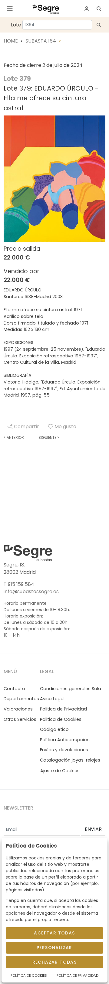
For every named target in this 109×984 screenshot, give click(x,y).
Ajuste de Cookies (60, 771)
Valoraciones (18, 709)
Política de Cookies (29, 975)
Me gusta (65, 426)
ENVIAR (93, 829)
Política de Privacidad (77, 975)
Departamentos (21, 699)
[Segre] (45, 8)
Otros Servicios (20, 719)
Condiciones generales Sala (70, 689)
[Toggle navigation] (10, 8)
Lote (16, 24)
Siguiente (48, 437)
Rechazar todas (54, 962)
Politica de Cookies (60, 719)
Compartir (26, 426)
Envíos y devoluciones (64, 750)
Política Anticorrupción (65, 740)
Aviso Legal (52, 699)
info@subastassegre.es (31, 591)
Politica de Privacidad (63, 709)
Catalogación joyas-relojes (70, 760)
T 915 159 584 (19, 584)
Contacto (14, 689)
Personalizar (54, 947)
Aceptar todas (54, 933)
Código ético (54, 729)
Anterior (14, 437)
